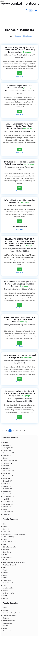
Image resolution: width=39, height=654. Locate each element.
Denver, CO (6, 473)
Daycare (5, 626)
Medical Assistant (9, 621)
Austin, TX (6, 478)
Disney (5, 578)
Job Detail (19, 76)
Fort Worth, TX (8, 512)
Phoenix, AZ (7, 450)
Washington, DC (8, 468)
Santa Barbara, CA (19, 57)
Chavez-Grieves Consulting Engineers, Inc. (19, 55)
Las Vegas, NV (8, 448)
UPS (4, 544)
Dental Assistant (8, 631)
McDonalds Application (11, 542)
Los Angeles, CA (8, 496)
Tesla (4, 585)
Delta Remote (7, 552)
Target (5, 539)
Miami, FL (6, 499)
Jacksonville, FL (8, 491)
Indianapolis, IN (8, 501)
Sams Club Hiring (8, 537)
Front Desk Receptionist (11, 613)
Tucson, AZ (7, 494)
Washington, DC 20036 (24, 401)
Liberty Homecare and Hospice (15, 325)
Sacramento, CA (8, 453)
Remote (5, 458)
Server (5, 608)
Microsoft (6, 549)
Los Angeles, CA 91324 (27, 131)
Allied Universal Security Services (14, 562)
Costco (5, 598)
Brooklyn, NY (7, 445)
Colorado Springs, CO (10, 460)
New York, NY (7, 481)
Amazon (5, 590)
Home (9, 36)
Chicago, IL (6, 484)
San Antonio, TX (8, 471)
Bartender (6, 618)
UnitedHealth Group (9, 583)
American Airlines (8, 588)
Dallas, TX (6, 509)
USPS (5, 526)
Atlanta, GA (7, 507)
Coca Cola (6, 532)
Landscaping (7, 623)
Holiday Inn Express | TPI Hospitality (17, 361)
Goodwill (5, 529)
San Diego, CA (7, 504)
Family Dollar (7, 580)
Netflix (5, 555)
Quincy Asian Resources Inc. (15, 167)
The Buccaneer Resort (13, 91)
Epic (4, 524)
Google (5, 560)
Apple (5, 575)
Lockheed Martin (8, 593)
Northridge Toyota (12, 131)
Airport (5, 628)
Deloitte (5, 596)
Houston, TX (7, 466)
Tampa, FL (6, 514)
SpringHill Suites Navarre (13, 289)
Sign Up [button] (31, 10)
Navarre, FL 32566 (29, 289)
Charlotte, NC (7, 455)
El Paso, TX (7, 486)
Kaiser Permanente (9, 547)
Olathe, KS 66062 (23, 251)
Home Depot (7, 557)
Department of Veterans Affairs (14, 534)
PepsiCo (5, 570)
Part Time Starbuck (9, 565)
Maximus (13, 205)
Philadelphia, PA (8, 476)
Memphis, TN (7, 463)
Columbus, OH (7, 489)
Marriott (5, 567)
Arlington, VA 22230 (24, 205)
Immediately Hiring (9, 615)
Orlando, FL (7, 443)
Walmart (5, 573)
